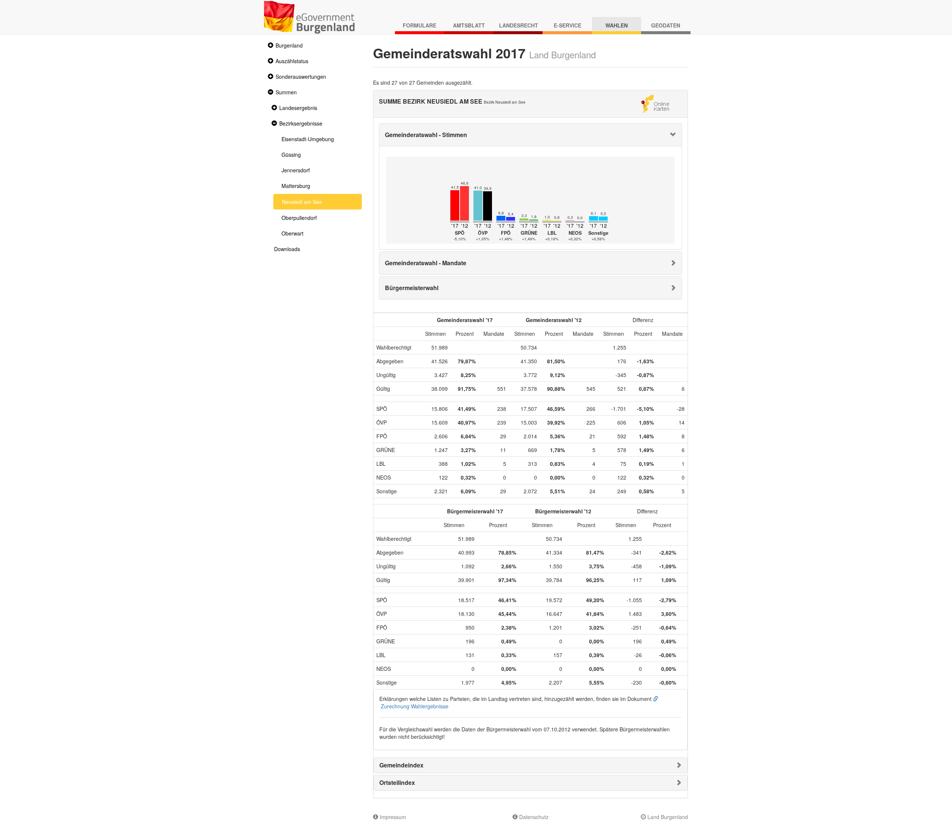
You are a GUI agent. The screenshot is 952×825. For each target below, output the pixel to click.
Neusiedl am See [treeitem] (302, 201)
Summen (286, 92)
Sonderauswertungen (301, 76)
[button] (269, 45)
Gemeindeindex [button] (401, 765)
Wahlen (616, 25)
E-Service (567, 25)
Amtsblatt (469, 25)
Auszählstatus (292, 61)
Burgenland (289, 45)
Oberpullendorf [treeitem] (299, 217)
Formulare (419, 25)
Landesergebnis (298, 107)
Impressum (392, 817)
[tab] (530, 135)
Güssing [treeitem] (291, 154)
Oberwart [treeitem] (292, 233)
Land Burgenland (667, 817)
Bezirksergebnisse (300, 123)
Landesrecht (518, 25)
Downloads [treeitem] (287, 249)
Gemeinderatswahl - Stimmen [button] (426, 134)
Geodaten (665, 25)
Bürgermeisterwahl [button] (411, 287)
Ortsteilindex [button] (397, 782)
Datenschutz (533, 817)
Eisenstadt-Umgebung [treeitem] (308, 139)
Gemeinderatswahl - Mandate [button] (425, 263)
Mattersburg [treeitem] (296, 185)
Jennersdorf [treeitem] (296, 170)
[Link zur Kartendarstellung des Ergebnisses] (655, 103)
